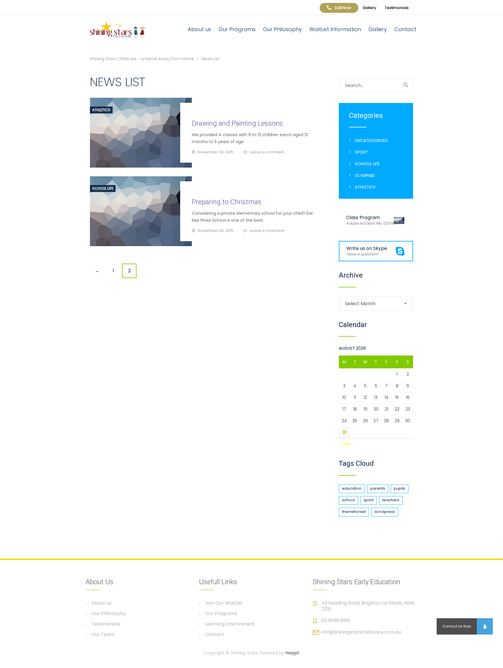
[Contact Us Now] (485, 626)
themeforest (354, 511)
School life (102, 188)
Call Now (342, 7)
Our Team (102, 634)
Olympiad (365, 175)
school (348, 500)
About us (199, 29)
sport (368, 500)
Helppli (292, 653)
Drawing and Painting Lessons (237, 123)
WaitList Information (335, 29)
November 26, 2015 (215, 152)
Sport (361, 152)
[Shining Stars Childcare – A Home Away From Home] (124, 29)
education (352, 488)
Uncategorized (371, 140)
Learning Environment (230, 624)
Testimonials (397, 7)
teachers (390, 500)
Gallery (369, 7)
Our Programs (237, 29)
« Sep (346, 444)
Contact (405, 29)
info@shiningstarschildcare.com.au (361, 632)
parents (377, 488)
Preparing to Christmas (226, 202)
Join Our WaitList (224, 603)
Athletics (101, 110)
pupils (399, 488)
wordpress (384, 511)
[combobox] (376, 303)
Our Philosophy (282, 29)
